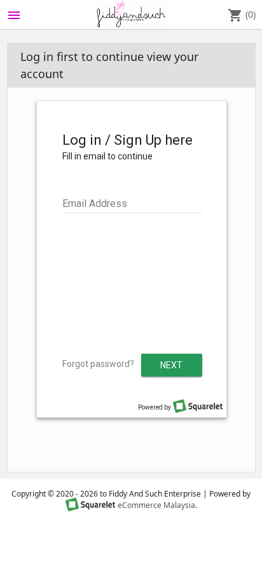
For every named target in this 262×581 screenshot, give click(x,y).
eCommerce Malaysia (156, 505)
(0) (242, 15)
